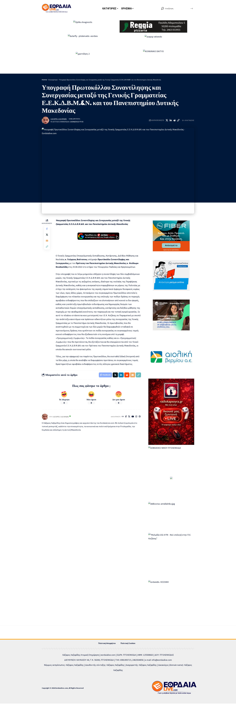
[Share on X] (167, 120)
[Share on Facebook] (47, 229)
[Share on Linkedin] (170, 120)
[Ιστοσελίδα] (122, 417)
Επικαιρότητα (53, 80)
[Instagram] (136, 417)
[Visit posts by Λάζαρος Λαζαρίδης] (45, 120)
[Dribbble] (139, 417)
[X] (129, 417)
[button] (178, 120)
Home (44, 80)
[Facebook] (126, 417)
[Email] (47, 241)
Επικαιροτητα (74, 119)
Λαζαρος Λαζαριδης (58, 119)
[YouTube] (132, 417)
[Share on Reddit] (174, 120)
